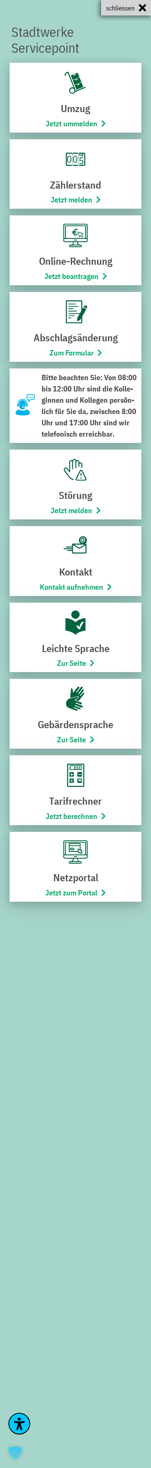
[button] (15, 1453)
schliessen (120, 8)
